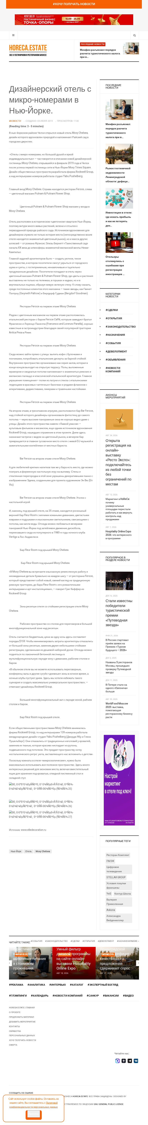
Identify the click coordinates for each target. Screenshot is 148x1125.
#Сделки (112, 310)
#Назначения (115, 335)
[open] (13, 35)
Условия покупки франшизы (116, 885)
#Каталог (76, 985)
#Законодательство (121, 327)
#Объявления (115, 360)
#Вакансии (111, 996)
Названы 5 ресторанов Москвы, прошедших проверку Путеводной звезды (119, 667)
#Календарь (39, 996)
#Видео (128, 996)
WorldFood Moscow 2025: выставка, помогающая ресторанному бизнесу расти (119, 710)
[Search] (134, 35)
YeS (108, 894)
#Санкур (93, 996)
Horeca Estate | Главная (22, 1007)
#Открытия (114, 318)
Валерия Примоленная (114, 902)
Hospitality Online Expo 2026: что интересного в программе (119, 535)
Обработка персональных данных (22, 1033)
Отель (28, 851)
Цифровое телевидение (114, 869)
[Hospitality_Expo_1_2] (74, 20)
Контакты (14, 1026)
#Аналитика (36, 985)
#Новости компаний (113, 369)
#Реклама (16, 985)
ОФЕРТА (13, 1045)
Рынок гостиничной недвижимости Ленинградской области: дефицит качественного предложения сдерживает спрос (116, 954)
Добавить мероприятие (22, 1021)
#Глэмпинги (18, 996)
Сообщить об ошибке (21, 1093)
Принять (34, 1114)
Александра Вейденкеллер (115, 918)
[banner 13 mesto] (119, 780)
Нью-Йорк (16, 851)
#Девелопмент (116, 351)
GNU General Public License (108, 1104)
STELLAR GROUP (116, 877)
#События (113, 343)
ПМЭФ (110, 861)
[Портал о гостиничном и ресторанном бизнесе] (28, 50)
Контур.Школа (122, 894)
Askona (110, 910)
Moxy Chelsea (43, 851)
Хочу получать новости (22, 1040)
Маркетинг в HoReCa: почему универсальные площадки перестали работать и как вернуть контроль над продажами (119, 509)
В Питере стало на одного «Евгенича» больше (117, 688)
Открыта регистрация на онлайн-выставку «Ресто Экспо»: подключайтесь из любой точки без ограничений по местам (118, 462)
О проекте (14, 1012)
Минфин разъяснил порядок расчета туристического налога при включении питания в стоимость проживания (29, 954)
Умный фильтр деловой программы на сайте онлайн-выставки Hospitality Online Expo (73, 959)
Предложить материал (21, 1017)
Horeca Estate (80, 1096)
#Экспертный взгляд (103, 985)
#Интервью (57, 985)
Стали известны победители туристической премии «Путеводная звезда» (119, 613)
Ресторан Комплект (117, 855)
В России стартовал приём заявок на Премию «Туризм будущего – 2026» (117, 645)
